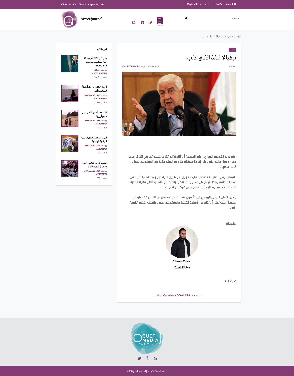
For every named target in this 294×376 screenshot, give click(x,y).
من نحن (203, 4)
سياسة (228, 36)
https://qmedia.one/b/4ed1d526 (173, 295)
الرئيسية (230, 4)
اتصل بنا (216, 4)
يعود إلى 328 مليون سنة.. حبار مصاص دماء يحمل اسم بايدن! (94, 62)
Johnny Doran (130, 66)
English (191, 4)
